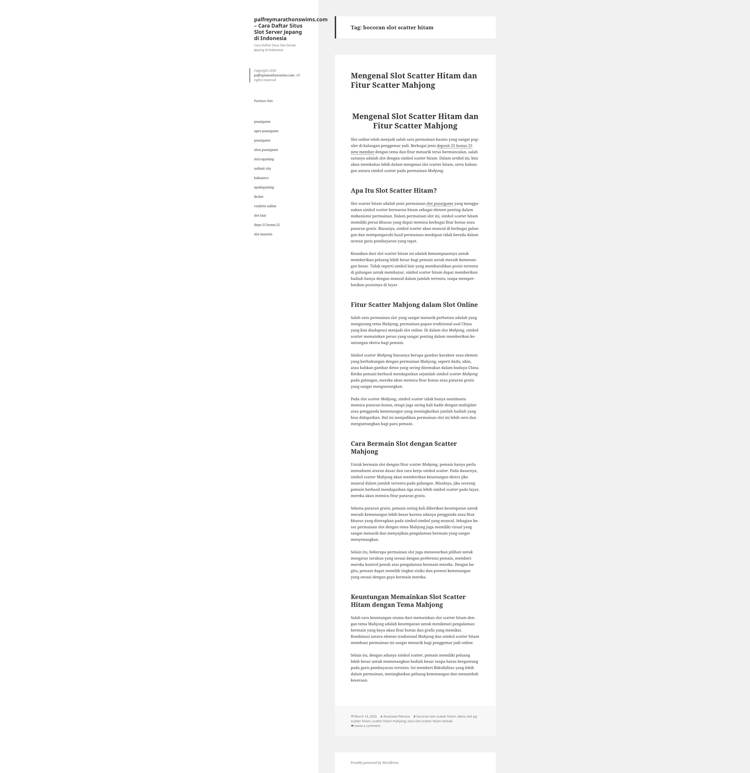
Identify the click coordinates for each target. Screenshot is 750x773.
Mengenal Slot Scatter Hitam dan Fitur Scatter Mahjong (414, 80)
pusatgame (262, 121)
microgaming (264, 159)
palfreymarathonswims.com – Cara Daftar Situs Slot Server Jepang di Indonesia (291, 29)
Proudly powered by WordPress (375, 762)
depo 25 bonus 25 (267, 225)
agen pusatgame (266, 131)
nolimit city (262, 168)
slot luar (260, 215)
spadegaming (264, 187)
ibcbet (258, 196)
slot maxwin (263, 234)
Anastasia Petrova (396, 716)
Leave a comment (367, 726)
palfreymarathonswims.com (274, 75)
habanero (261, 178)
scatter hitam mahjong (389, 721)
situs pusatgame (266, 150)
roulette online (265, 206)
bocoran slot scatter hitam (436, 716)
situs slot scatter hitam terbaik (430, 721)
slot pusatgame (439, 203)
